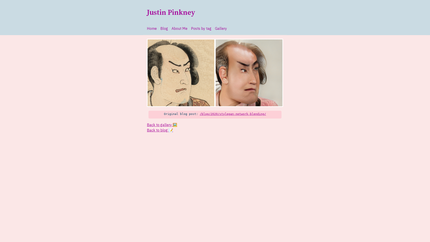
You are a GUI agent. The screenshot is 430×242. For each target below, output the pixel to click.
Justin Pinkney (171, 12)
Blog (164, 28)
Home (152, 28)
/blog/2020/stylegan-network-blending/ (233, 114)
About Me (179, 28)
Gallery (221, 28)
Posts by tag (201, 28)
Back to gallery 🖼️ (162, 125)
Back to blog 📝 (160, 130)
